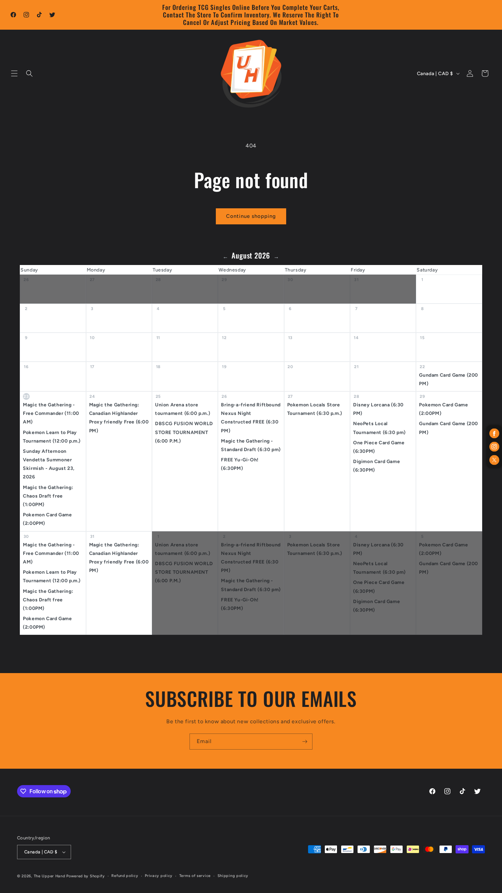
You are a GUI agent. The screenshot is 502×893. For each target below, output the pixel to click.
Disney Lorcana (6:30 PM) (378, 409)
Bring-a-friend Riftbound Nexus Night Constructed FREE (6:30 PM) (250, 418)
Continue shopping (251, 216)
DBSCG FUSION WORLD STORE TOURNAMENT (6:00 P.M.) (184, 432)
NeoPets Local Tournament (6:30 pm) (379, 428)
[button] (14, 73)
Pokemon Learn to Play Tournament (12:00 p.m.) (52, 437)
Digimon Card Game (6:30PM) (376, 466)
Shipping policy (233, 876)
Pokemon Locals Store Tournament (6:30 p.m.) (314, 409)
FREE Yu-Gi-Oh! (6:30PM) (239, 464)
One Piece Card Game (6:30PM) (378, 447)
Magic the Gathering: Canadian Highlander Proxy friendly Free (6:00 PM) (119, 418)
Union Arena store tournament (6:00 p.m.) (182, 409)
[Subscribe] (304, 742)
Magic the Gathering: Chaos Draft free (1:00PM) (48, 496)
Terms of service (195, 876)
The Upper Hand (49, 876)
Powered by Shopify (85, 876)
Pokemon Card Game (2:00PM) (47, 519)
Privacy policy (158, 876)
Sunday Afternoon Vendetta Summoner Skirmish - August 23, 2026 (49, 464)
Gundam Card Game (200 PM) (448, 379)
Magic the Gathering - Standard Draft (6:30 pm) (250, 445)
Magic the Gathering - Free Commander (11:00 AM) (51, 413)
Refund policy (124, 876)
